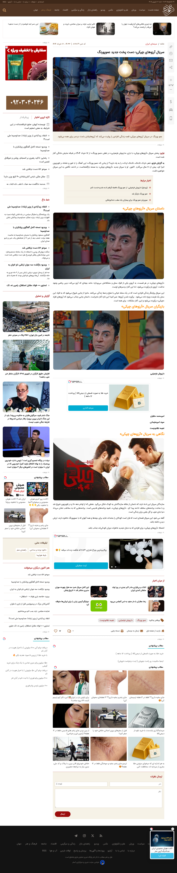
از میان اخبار (158, 581)
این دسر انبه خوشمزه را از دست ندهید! (23, 24)
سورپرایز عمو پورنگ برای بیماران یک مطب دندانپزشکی (127, 200)
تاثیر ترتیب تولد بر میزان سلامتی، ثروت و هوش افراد (79, 26)
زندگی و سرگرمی (78, 10)
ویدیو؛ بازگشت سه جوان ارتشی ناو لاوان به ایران (29, 267)
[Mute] (115, 567)
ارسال (62, 814)
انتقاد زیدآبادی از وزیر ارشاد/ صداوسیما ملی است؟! (28, 208)
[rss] (101, 835)
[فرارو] (168, 10)
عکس (111, 10)
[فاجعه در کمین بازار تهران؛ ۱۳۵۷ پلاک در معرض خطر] (26, 316)
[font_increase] (171, 80)
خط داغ (46, 200)
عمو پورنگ (141, 620)
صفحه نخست (153, 10)
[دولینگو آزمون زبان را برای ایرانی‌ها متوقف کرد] (99, 606)
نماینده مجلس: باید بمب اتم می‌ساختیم (34, 611)
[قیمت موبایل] (171, 119)
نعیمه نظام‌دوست (107, 620)
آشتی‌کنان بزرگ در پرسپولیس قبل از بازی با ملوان (30, 604)
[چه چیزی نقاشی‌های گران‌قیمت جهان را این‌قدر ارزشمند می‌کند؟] (162, 29)
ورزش (134, 10)
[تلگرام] (76, 835)
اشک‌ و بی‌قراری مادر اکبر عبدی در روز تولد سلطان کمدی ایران (129, 589)
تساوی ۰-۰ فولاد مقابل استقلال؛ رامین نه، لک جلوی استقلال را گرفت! (28, 287)
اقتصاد (66, 10)
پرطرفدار (24, 117)
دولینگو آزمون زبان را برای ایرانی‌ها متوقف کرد (72, 603)
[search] (4, 10)
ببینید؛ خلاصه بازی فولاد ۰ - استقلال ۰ (35, 596)
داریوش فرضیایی (125, 620)
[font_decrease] (171, 90)
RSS (4, 1)
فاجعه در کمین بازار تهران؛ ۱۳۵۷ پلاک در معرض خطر (29, 335)
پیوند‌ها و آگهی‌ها (97, 851)
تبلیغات (33, 1)
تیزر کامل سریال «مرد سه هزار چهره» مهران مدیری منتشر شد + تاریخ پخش (72, 589)
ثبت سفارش (81, 566)
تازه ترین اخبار (42, 117)
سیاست (142, 10)
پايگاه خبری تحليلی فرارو (83, 857)
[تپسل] (69, 381)
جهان (36, 10)
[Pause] (112, 567)
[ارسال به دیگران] (171, 60)
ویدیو (103, 10)
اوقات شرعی (65, 851)
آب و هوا (53, 851)
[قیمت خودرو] (171, 110)
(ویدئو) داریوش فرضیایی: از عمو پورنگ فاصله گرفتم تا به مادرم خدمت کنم (119, 187)
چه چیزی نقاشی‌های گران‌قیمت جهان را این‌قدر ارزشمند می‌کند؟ (137, 26)
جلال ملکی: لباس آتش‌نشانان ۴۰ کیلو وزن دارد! (24, 177)
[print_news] (171, 53)
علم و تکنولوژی (122, 10)
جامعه (57, 10)
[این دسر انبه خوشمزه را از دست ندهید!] (49, 29)
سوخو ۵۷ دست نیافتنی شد (34, 169)
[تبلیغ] (27, 103)
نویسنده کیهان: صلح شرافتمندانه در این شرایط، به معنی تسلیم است (30, 126)
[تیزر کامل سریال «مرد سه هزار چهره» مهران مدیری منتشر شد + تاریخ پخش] (99, 591)
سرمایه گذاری (88, 408)
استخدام (41, 1)
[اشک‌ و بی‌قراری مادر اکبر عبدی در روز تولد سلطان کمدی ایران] (156, 591)
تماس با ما (17, 1)
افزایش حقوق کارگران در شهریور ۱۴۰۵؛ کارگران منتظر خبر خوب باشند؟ (27, 375)
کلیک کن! (162, 855)
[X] (92, 835)
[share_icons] (171, 67)
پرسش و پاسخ (80, 851)
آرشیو (10, 1)
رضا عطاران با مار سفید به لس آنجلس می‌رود (128, 601)
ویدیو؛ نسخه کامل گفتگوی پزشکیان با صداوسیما (31, 229)
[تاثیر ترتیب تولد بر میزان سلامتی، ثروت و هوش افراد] (105, 29)
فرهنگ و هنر (46, 10)
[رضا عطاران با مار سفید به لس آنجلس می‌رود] (156, 606)
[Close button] (172, 829)
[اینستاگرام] (84, 835)
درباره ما (25, 1)
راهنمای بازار (93, 10)
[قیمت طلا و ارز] (171, 102)
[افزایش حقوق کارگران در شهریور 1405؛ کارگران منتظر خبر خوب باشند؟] (26, 355)
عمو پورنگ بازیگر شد (140, 193)
